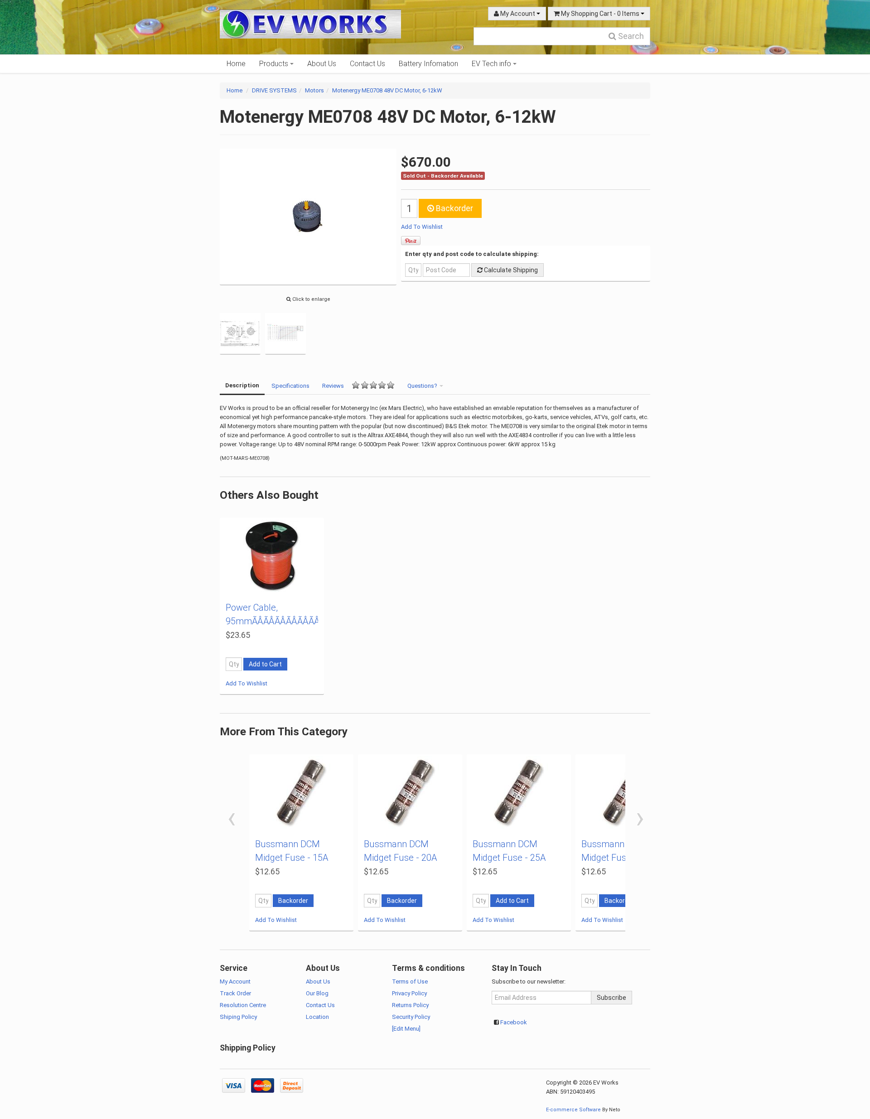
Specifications (290, 385)
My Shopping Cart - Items (600, 13)
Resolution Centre (243, 1005)
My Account (517, 13)
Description (242, 385)
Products (274, 63)
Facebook (513, 1022)
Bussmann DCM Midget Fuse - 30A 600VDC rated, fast (618, 858)
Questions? (423, 385)
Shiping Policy (238, 1016)
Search (630, 36)
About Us (321, 63)
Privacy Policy (409, 993)
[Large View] (240, 332)
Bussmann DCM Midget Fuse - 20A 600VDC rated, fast (401, 858)
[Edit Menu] (406, 1028)
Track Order (235, 993)
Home (236, 63)
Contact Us (367, 63)
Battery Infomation (428, 63)
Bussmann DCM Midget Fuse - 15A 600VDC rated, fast (292, 858)
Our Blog (317, 993)
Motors (314, 90)
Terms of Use (410, 981)
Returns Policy (410, 1005)
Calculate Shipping (510, 270)
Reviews (333, 385)
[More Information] (272, 556)
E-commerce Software (573, 1110)
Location (317, 1016)
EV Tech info (492, 63)
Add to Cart (265, 664)
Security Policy (411, 1016)
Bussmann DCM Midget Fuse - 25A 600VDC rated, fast (510, 858)
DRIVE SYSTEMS (274, 90)
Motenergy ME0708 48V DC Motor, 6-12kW (387, 90)
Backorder (453, 208)
